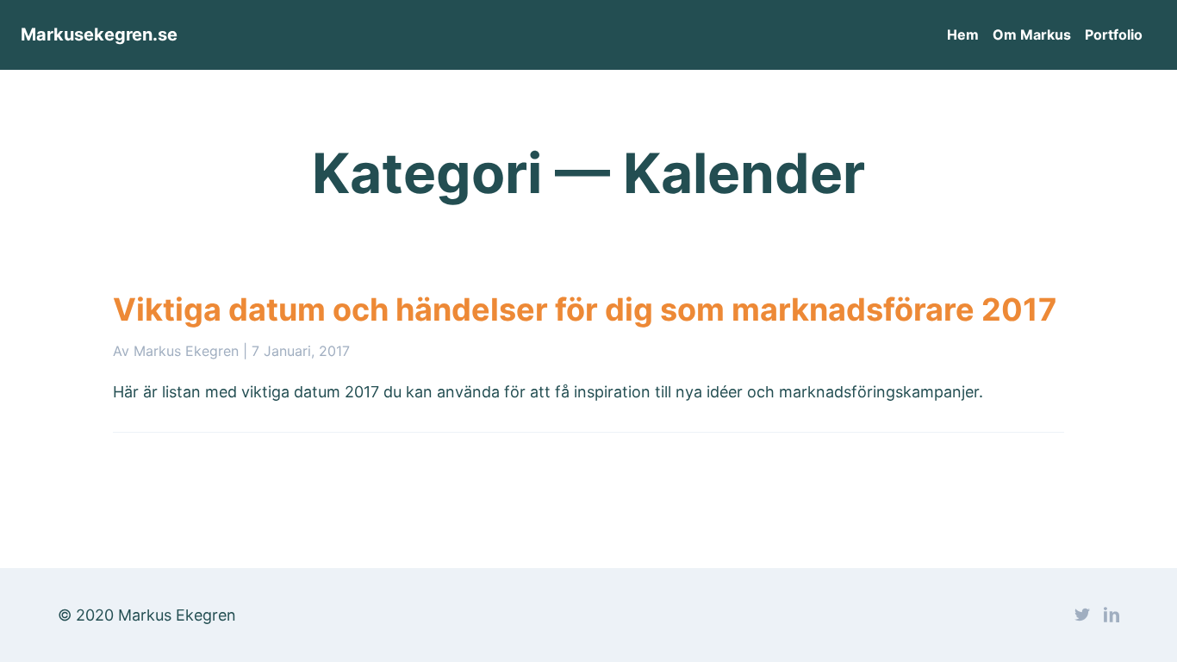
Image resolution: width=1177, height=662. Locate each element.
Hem (963, 34)
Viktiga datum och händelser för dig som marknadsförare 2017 (584, 309)
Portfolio (1114, 34)
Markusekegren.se (99, 34)
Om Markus (1032, 34)
